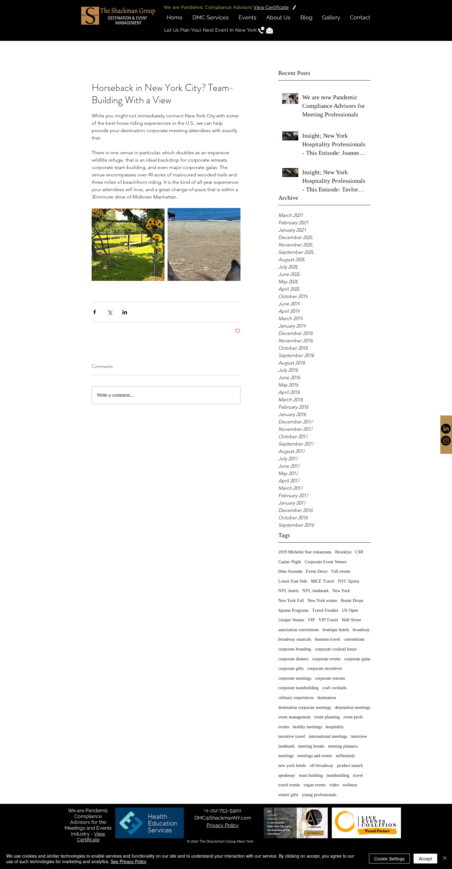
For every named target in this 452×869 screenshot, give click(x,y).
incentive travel (291, 736)
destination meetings (352, 707)
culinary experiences (296, 697)
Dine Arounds (290, 571)
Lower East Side (292, 581)
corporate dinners (293, 659)
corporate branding (294, 649)
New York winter (322, 600)
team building (311, 775)
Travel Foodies (325, 610)
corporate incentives (324, 668)
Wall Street (351, 620)
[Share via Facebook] (94, 312)
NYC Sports (348, 581)
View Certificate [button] (91, 837)
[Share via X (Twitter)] (110, 312)
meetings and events (314, 755)
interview (359, 736)
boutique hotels (336, 629)
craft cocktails (334, 688)
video (334, 785)
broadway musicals (294, 639)
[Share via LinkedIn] (125, 312)
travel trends (289, 785)
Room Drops (352, 600)
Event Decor (317, 571)
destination (326, 697)
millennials (345, 755)
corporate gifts (290, 668)
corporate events (326, 659)
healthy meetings (307, 727)
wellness (350, 785)
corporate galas (357, 659)
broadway (361, 629)
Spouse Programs (293, 610)
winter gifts (288, 794)
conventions (354, 639)
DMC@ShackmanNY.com (222, 818)
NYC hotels (288, 590)
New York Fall (291, 600)
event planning (327, 717)
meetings (286, 755)
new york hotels (292, 765)
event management (294, 717)
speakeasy (286, 775)
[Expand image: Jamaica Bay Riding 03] (204, 244)
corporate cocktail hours (336, 649)
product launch (350, 765)
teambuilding (338, 775)
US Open (350, 610)
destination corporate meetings (304, 707)
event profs (353, 717)
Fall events (340, 571)
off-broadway (321, 765)
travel (358, 775)
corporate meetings (294, 678)
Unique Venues (291, 620)
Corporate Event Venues (326, 562)
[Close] (444, 858)
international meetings (328, 736)
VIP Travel (328, 620)
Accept (425, 858)
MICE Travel (322, 581)
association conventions (298, 629)
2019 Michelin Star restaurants (304, 552)
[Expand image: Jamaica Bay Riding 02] (128, 244)
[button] (271, 7)
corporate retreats (330, 678)
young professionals (319, 794)
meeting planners (343, 746)
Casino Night (289, 562)
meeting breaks (311, 746)
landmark (286, 746)
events (283, 727)
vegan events (314, 785)
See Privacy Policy (128, 861)
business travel (327, 639)
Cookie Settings (389, 858)
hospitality (335, 727)
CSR (359, 552)
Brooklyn (343, 552)
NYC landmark (315, 590)
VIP (311, 620)
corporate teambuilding (298, 688)
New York (341, 590)
